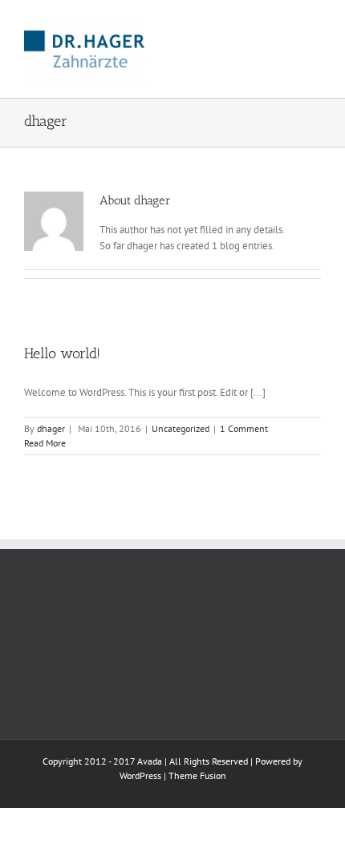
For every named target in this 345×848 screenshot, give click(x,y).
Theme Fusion (197, 775)
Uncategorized (180, 428)
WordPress (140, 775)
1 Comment (244, 428)
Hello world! (62, 353)
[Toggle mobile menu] (314, 24)
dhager (51, 428)
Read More (45, 443)
